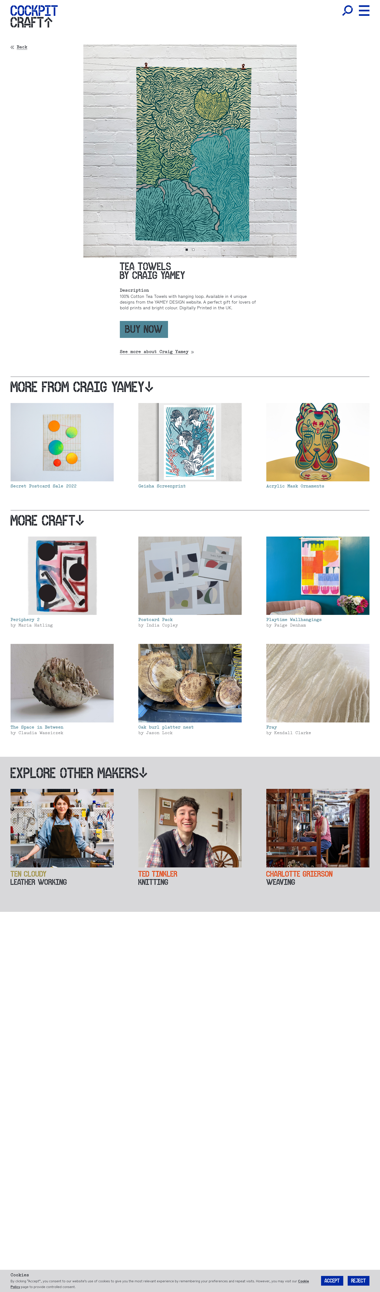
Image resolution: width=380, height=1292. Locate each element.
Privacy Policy (179, 655)
